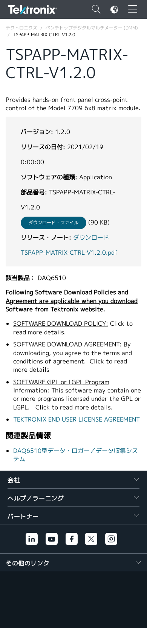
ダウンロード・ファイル (53, 222)
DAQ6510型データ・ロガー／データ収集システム (75, 454)
